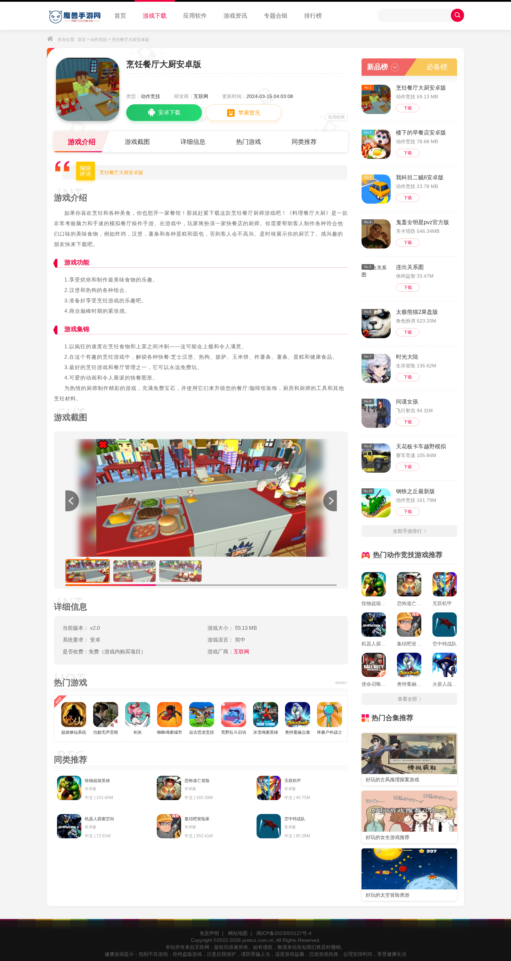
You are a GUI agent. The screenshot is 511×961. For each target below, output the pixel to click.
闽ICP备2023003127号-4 (284, 933)
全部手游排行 (407, 531)
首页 (120, 16)
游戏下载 (155, 16)
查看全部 (407, 699)
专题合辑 (275, 16)
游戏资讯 (235, 16)
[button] (330, 500)
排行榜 (313, 16)
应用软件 (195, 16)
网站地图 (238, 933)
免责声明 (209, 933)
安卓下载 (169, 112)
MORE (341, 683)
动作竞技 (98, 39)
